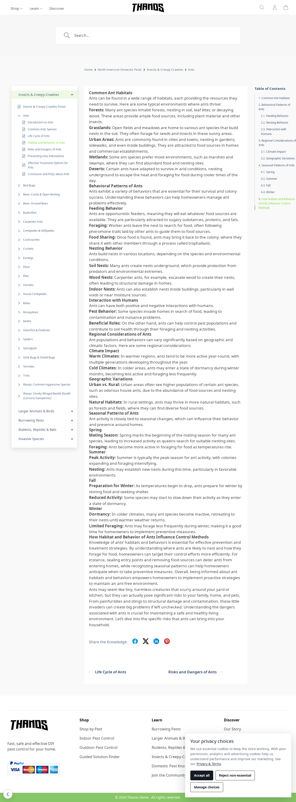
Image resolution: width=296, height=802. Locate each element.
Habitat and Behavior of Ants (46, 143)
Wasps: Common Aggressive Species (47, 384)
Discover (56, 8)
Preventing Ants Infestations (46, 156)
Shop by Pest (91, 729)
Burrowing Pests (166, 729)
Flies (26, 276)
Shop (15, 8)
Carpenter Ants (33, 222)
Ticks (26, 375)
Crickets (28, 249)
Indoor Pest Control (97, 738)
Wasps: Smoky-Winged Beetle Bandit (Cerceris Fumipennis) (46, 396)
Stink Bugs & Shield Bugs (39, 357)
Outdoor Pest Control (98, 747)
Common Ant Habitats (276, 98)
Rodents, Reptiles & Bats (173, 747)
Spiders (28, 339)
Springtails (30, 348)
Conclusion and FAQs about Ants (48, 174)
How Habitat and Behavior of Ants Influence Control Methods (277, 203)
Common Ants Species (42, 129)
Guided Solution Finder (100, 756)
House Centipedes (35, 294)
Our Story (232, 729)
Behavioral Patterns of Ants (274, 107)
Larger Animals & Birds (172, 738)
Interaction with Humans (273, 131)
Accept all (202, 775)
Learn (35, 8)
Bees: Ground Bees (35, 203)
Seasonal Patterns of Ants (278, 165)
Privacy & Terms (209, 764)
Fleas (26, 267)
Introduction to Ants (40, 122)
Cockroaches (31, 240)
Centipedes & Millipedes (38, 231)
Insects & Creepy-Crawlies (165, 70)
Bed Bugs (29, 185)
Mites (26, 303)
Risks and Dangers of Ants (44, 149)
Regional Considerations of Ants (277, 143)
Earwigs (28, 258)
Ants (26, 116)
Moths (27, 321)
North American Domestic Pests (120, 70)
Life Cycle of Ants (39, 136)
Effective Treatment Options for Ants (48, 165)
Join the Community (169, 775)
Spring (270, 172)
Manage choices (206, 787)
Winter (270, 192)
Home (88, 70)
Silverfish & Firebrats (36, 330)
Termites (28, 366)
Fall (268, 185)
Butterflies (30, 213)
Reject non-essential (235, 775)
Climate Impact (276, 152)
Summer (271, 179)
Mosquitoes (30, 312)
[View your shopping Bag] (285, 7)
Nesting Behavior (277, 123)
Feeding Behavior (277, 116)
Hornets (28, 285)
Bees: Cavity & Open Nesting (41, 194)
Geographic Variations (280, 158)
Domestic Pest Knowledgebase (179, 766)
